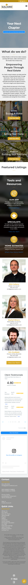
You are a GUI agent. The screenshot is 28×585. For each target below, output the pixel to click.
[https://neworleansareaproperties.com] (7, 6)
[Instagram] (9, 566)
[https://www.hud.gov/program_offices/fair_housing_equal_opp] (14, 575)
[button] (26, 6)
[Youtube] (23, 566)
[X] (14, 566)
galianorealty (21, 471)
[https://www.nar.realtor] (14, 582)
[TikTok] (14, 570)
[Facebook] (5, 566)
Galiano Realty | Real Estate (9, 471)
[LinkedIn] (18, 566)
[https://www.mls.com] (14, 578)
